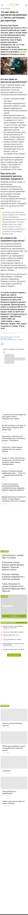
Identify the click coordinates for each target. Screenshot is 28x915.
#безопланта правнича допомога (8, 339)
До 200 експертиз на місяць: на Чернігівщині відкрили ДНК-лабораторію (14, 427)
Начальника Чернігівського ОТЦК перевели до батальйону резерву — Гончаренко (13, 438)
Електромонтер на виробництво (9, 792)
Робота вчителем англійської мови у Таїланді (13, 802)
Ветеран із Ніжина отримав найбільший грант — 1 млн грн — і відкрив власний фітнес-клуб (13, 474)
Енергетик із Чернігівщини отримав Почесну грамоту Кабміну (12, 449)
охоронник (6, 771)
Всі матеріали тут (14, 616)
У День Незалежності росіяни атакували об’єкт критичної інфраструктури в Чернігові (14, 587)
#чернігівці (19, 339)
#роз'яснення (4, 338)
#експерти (17, 337)
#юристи (10, 338)
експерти (23, 52)
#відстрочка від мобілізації (7, 337)
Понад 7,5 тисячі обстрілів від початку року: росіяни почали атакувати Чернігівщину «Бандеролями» (13, 461)
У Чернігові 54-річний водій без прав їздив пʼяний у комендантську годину (14, 417)
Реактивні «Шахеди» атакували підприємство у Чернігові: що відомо (13, 576)
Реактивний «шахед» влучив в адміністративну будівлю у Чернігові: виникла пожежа (13, 566)
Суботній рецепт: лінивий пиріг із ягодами (12, 556)
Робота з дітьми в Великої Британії (12, 724)
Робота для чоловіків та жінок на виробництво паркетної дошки (13, 748)
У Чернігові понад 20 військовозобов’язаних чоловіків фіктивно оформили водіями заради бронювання (13, 487)
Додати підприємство (14, 655)
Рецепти (7, 606)
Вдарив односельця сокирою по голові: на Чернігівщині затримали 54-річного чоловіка (14, 499)
